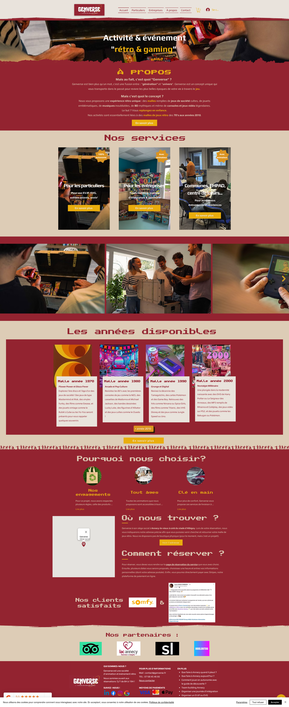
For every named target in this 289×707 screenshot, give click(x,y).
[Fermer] (285, 702)
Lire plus (80, 509)
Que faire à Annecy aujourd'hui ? (198, 676)
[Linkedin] (107, 693)
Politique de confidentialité (161, 702)
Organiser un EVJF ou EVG (195, 695)
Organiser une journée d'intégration (200, 691)
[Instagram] (120, 693)
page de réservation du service (182, 564)
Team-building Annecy (193, 687)
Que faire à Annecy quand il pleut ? (199, 672)
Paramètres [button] (241, 702)
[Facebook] (113, 693)
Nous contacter (147, 680)
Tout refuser (258, 702)
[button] (198, 10)
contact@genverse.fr (155, 673)
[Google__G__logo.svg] (127, 693)
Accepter (275, 702)
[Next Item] (284, 279)
